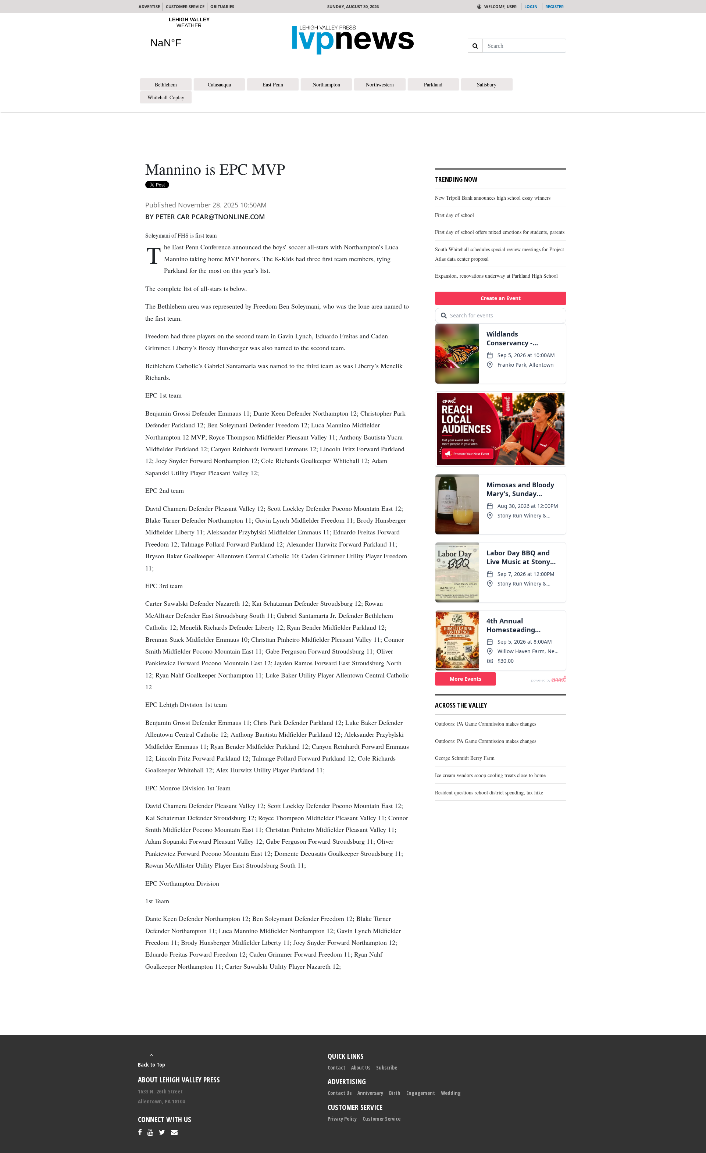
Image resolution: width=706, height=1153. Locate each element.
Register (554, 6)
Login (531, 6)
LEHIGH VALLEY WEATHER (189, 37)
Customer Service (381, 1118)
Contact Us (340, 1092)
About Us (360, 1067)
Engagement (420, 1092)
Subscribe (386, 1067)
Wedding (451, 1092)
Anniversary (370, 1092)
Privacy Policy (342, 1118)
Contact (336, 1067)
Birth (394, 1092)
